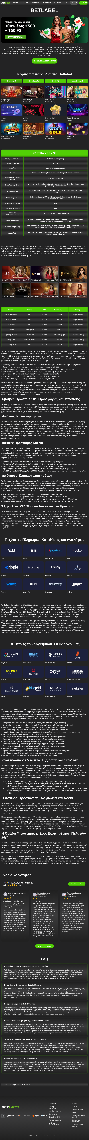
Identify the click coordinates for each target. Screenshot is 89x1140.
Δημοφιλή (10, 81)
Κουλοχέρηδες (76, 81)
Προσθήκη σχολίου (77, 884)
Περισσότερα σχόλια (44, 946)
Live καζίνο (32, 81)
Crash (54, 81)
